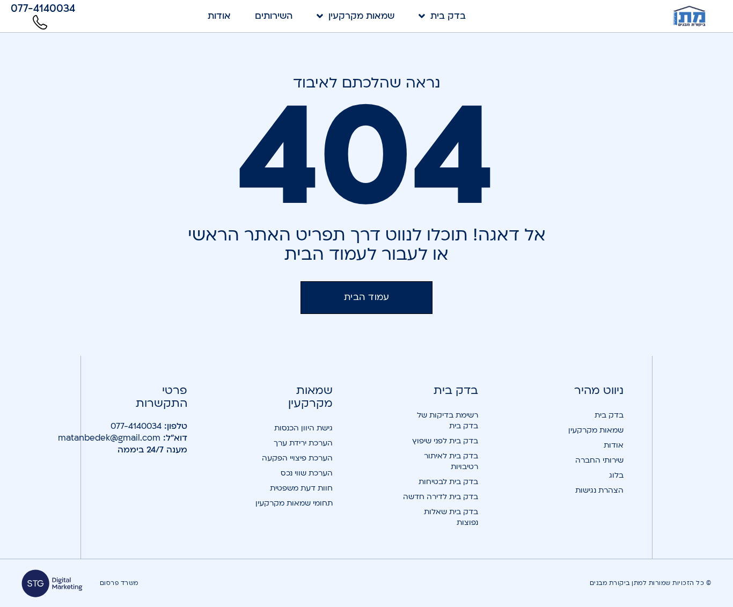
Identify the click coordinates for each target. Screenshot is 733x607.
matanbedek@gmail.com (109, 438)
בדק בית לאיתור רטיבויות (451, 461)
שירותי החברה (599, 460)
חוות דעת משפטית (301, 488)
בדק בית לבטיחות (448, 482)
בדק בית (448, 16)
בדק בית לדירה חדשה (440, 497)
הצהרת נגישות (599, 490)
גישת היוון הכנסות (303, 428)
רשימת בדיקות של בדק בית (447, 420)
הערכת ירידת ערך (303, 443)
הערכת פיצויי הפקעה (297, 458)
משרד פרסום (119, 583)
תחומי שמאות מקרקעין (294, 503)
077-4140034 (136, 426)
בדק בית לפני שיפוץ (445, 441)
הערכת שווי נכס (307, 473)
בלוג (616, 475)
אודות (219, 16)
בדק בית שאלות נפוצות (451, 517)
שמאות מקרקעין (361, 16)
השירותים (273, 16)
